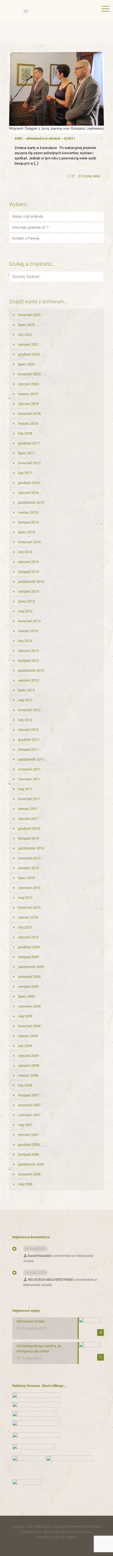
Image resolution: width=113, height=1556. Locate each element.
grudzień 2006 (29, 1145)
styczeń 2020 (28, 384)
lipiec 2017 (26, 453)
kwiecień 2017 (29, 463)
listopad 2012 (28, 661)
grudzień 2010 (29, 828)
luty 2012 (25, 720)
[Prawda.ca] (56, 11)
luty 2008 (25, 1085)
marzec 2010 (28, 917)
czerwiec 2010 (29, 888)
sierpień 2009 (28, 986)
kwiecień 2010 (29, 907)
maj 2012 (25, 700)
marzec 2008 (28, 1075)
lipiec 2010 (26, 878)
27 (73, 176)
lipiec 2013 (26, 601)
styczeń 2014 (28, 562)
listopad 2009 (28, 957)
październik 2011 (31, 759)
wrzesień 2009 (29, 977)
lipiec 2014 (26, 532)
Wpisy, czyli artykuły (27, 216)
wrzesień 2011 (29, 769)
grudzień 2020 (29, 354)
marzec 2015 (28, 512)
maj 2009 (25, 1016)
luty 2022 (25, 335)
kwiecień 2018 (29, 414)
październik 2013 (31, 581)
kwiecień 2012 (29, 710)
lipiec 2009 (26, 996)
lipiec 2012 (26, 690)
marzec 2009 (28, 1036)
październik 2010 (31, 848)
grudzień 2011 (29, 740)
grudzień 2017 (29, 443)
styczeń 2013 (28, 651)
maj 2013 (25, 611)
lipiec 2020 (26, 364)
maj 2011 (25, 789)
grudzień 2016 (29, 483)
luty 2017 (25, 473)
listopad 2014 (28, 522)
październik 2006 (31, 1164)
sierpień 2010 (28, 868)
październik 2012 (31, 670)
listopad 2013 (28, 572)
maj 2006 (25, 1184)
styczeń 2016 (28, 493)
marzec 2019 (28, 394)
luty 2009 (25, 1046)
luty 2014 (25, 552)
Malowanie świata (37, 1285)
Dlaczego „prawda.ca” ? (30, 227)
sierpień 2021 (28, 344)
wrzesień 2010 (29, 858)
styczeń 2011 (28, 819)
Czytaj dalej (91, 176)
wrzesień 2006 (29, 1174)
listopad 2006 (28, 1154)
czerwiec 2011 (29, 779)
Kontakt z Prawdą (25, 238)
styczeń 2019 (28, 404)
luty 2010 (25, 927)
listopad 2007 (28, 1095)
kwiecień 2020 (29, 374)
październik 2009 (31, 967)
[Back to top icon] (102, 1544)
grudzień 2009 (29, 947)
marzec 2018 (28, 423)
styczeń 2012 (28, 730)
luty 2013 (25, 641)
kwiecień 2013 (29, 621)
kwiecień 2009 (29, 1026)
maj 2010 (25, 898)
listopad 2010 (28, 838)
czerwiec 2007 (29, 1115)
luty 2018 (25, 433)
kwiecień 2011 (29, 799)
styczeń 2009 (28, 1056)
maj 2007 (25, 1125)
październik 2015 (31, 502)
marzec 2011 (28, 809)
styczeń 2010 (28, 937)
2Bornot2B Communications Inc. (68, 1532)
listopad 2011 (28, 749)
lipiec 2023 (26, 325)
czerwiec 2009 (29, 1006)
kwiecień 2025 (29, 315)
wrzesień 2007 (29, 1105)
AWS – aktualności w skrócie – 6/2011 (45, 138)
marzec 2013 (28, 631)
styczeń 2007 (28, 1135)
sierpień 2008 (28, 1065)
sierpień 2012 (28, 680)
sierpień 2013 (28, 591)
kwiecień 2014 (29, 542)
